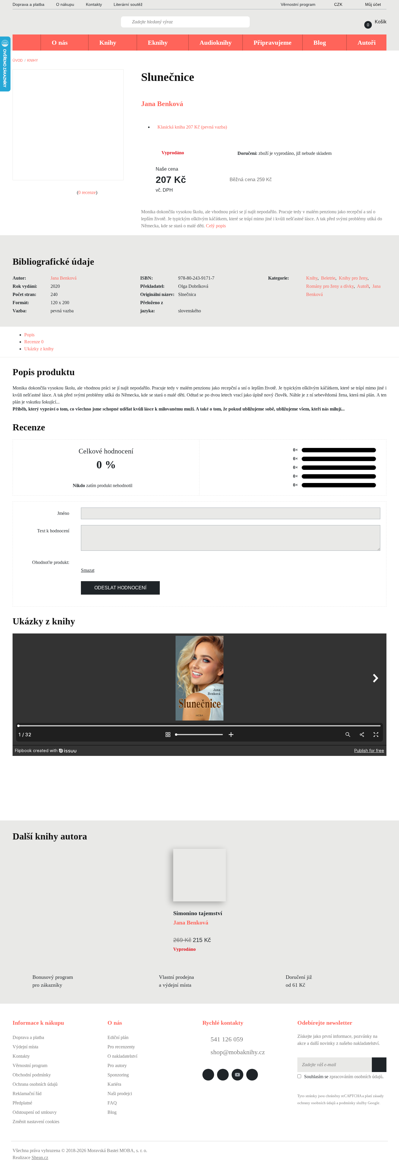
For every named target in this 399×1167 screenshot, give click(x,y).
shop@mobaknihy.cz (238, 1052)
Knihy (32, 60)
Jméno (63, 513)
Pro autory (117, 1065)
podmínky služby (353, 1103)
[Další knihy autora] (93, 836)
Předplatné (22, 1102)
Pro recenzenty (121, 1046)
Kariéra (114, 1084)
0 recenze (87, 192)
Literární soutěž (128, 4)
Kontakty (94, 4)
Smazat (85, 570)
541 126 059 (226, 1039)
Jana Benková (162, 104)
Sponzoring (118, 1074)
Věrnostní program (30, 1065)
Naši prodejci (119, 1093)
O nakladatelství (122, 1056)
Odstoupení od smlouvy (35, 1112)
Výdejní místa (25, 1046)
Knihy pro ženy (353, 278)
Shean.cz (40, 1157)
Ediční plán (118, 1037)
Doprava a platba (28, 4)
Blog (112, 1112)
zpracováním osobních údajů (355, 1076)
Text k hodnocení (53, 530)
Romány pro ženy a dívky (330, 286)
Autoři (363, 286)
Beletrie (328, 278)
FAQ (112, 1102)
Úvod (18, 60)
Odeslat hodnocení (120, 587)
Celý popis (216, 225)
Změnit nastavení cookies (36, 1121)
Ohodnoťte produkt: (50, 562)
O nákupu (65, 4)
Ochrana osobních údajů (35, 1084)
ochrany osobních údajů (316, 1103)
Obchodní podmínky (32, 1074)
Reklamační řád (27, 1093)
